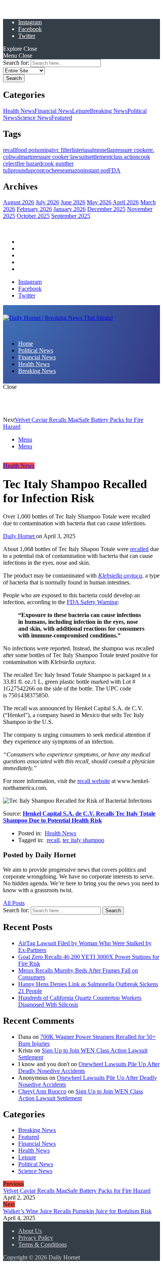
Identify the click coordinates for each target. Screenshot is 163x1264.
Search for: (16, 63)
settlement (99, 156)
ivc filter (62, 150)
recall (9, 150)
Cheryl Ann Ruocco (42, 1091)
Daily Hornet (19, 536)
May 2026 (99, 202)
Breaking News (108, 111)
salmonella (100, 150)
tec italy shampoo (83, 840)
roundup (24, 170)
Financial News (53, 111)
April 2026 (126, 202)
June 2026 (73, 202)
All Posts (14, 903)
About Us (30, 1231)
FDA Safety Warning (92, 602)
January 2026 (69, 209)
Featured (61, 117)
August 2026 (18, 202)
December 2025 (106, 209)
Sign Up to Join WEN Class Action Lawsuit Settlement (80, 1094)
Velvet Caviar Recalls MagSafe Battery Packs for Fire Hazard (76, 1190)
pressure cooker (131, 150)
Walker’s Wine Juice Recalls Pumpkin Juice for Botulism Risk (77, 1211)
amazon (74, 170)
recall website (93, 781)
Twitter (26, 36)
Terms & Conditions (42, 1244)
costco (41, 170)
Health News (18, 111)
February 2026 (34, 209)
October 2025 (33, 216)
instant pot (95, 170)
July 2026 (47, 202)
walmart (21, 156)
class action (124, 156)
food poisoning (34, 150)
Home (25, 241)
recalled (139, 549)
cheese (57, 170)
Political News (35, 248)
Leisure (81, 111)
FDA (114, 170)
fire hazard (29, 163)
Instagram (30, 22)
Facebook (30, 29)
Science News (34, 117)
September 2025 (70, 216)
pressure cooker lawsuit (59, 156)
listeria (79, 150)
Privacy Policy (35, 1237)
